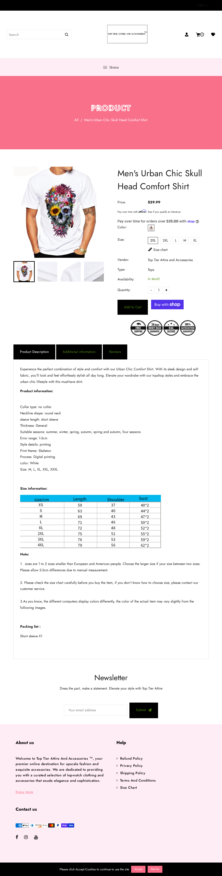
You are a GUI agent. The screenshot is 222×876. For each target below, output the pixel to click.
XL (195, 240)
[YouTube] (39, 837)
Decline (155, 869)
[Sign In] (188, 34)
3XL (165, 240)
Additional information (79, 351)
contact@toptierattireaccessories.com (41, 5)
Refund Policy (131, 758)
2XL (153, 240)
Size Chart (128, 787)
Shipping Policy (132, 773)
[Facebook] (20, 837)
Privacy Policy (131, 765)
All (76, 119)
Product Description (34, 351)
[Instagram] (29, 837)
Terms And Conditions (138, 780)
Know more (24, 791)
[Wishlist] (211, 34)
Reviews (115, 351)
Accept (138, 869)
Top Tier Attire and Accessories (170, 259)
